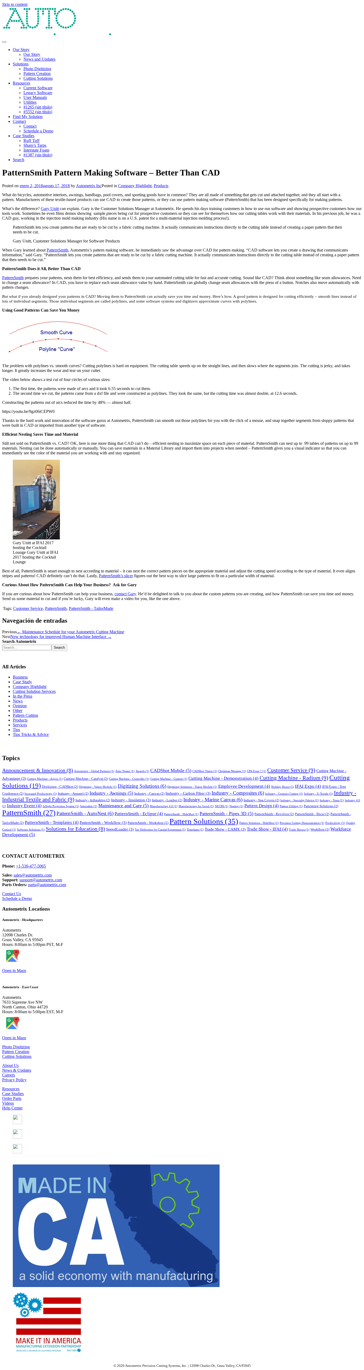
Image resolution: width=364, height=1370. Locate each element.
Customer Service (28, 608)
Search (18, 159)
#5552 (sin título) (37, 112)
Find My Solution (28, 116)
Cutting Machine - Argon (45, 778)
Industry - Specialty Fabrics (299, 800)
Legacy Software (37, 92)
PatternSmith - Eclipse (139, 813)
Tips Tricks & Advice (31, 734)
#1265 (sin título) (37, 107)
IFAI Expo (308, 786)
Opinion (20, 705)
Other (17, 710)
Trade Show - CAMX (225, 829)
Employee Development (244, 786)
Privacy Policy (14, 1080)
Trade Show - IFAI (267, 829)
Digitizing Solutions (142, 786)
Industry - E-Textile (318, 793)
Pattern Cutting (25, 715)
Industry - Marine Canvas (212, 799)
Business (20, 677)
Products (161, 185)
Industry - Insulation (131, 800)
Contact (19, 121)
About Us (10, 1065)
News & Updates (16, 1070)
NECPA (221, 806)
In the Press (22, 696)
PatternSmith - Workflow (103, 822)
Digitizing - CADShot (60, 787)
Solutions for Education (75, 829)
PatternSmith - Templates (52, 822)
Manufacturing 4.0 (163, 806)
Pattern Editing (291, 806)
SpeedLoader (120, 829)
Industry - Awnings (111, 793)
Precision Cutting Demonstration (302, 823)
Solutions (21, 64)
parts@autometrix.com (47, 884)
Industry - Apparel (73, 793)
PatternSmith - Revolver (274, 814)
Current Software (37, 88)
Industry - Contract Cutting (284, 793)
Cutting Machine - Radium (294, 778)
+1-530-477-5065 (31, 866)
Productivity (335, 823)
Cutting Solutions (38, 78)
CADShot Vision (204, 771)
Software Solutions (31, 829)
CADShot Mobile (170, 770)
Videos (8, 1103)
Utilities (30, 102)
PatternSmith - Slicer (312, 814)
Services (20, 725)
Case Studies (23, 135)
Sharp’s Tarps (34, 145)
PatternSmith (57, 250)
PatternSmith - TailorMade (91, 608)
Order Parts (11, 1098)
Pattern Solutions (203, 821)
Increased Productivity (41, 793)
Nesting (236, 806)
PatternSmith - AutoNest (85, 813)
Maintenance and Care (123, 805)
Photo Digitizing (37, 68)
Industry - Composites (238, 793)
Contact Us (11, 893)
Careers (8, 1075)
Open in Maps (14, 970)
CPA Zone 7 (256, 771)
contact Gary (125, 594)
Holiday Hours (282, 786)
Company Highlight (135, 185)
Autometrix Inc (89, 185)
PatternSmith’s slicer (116, 575)
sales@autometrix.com (33, 875)
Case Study (22, 682)
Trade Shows (299, 829)
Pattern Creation (37, 73)
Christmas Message (232, 771)
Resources (21, 83)
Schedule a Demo (38, 131)
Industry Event (24, 805)
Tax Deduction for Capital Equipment (160, 829)
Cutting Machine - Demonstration (223, 778)
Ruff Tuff (31, 140)
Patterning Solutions (321, 806)
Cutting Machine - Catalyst (86, 779)
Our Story (21, 49)
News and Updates (39, 59)
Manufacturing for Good (196, 806)
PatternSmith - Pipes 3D (226, 813)
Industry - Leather (167, 800)
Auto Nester (125, 771)
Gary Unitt (50, 208)
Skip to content (14, 4)
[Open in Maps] (12, 961)
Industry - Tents (332, 800)
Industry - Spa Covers (261, 800)
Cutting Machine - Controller (129, 778)
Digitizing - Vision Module (98, 786)
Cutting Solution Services (34, 691)
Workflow (319, 829)
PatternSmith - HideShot (181, 814)
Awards (142, 771)
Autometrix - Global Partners (94, 771)
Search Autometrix (19, 641)
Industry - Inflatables (92, 800)
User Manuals (35, 97)
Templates (195, 829)
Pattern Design (261, 805)
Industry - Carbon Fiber (188, 793)
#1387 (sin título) (37, 155)
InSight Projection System (61, 806)
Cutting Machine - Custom (168, 778)
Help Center (12, 1108)
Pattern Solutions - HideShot (259, 823)
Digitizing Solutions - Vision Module (192, 786)
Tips (16, 729)
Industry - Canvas (149, 793)
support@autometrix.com (40, 880)
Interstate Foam (36, 150)
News (18, 701)
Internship (88, 806)
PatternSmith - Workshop (148, 823)
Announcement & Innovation (37, 770)
